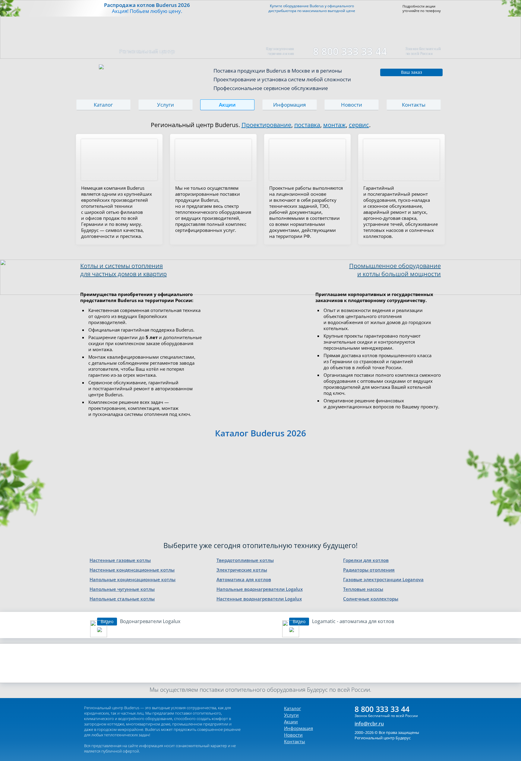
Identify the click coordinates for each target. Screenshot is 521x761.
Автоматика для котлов (243, 579)
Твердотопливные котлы (245, 560)
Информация (289, 104)
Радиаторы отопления (369, 570)
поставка (307, 125)
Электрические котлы (241, 570)
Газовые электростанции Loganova (383, 579)
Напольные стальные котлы (122, 599)
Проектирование (266, 125)
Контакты (413, 104)
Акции (227, 104)
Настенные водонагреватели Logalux (259, 599)
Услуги (165, 104)
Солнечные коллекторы (370, 599)
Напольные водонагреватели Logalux (259, 589)
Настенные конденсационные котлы (132, 570)
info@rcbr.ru (369, 723)
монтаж (334, 125)
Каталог (103, 104)
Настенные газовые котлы (120, 560)
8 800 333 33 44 (350, 51)
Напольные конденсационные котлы (132, 579)
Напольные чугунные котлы (122, 589)
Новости (351, 104)
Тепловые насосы (363, 589)
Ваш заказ (411, 72)
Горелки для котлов (366, 560)
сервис (359, 125)
